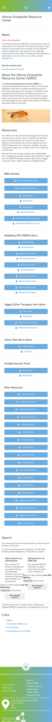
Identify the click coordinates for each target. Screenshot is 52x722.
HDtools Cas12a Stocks (27, 281)
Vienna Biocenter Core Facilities (19, 631)
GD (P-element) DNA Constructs (27, 223)
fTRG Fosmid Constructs (27, 328)
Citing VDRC (33, 692)
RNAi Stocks (27, 201)
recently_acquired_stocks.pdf (13, 69)
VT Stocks (27, 352)
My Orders (8, 688)
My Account (9, 685)
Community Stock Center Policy (24, 56)
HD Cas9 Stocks (27, 247)
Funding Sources (35, 686)
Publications (33, 689)
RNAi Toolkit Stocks (27, 212)
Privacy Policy (10, 691)
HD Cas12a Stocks (27, 270)
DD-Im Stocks (27, 375)
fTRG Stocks (27, 316)
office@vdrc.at (7, 58)
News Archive (34, 695)
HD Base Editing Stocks (27, 292)
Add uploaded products (14, 596)
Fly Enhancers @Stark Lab (17, 624)
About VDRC (33, 683)
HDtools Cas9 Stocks (27, 259)
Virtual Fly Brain (13, 627)
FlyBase (10, 620)
